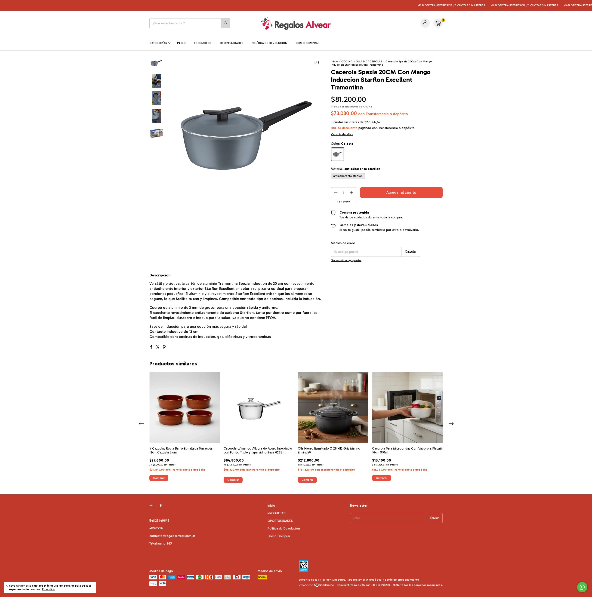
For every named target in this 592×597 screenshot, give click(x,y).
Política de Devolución (269, 43)
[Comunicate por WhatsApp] (582, 587)
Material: (355, 169)
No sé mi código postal (346, 260)
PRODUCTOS (202, 43)
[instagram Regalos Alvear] (151, 506)
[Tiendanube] (317, 586)
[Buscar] (225, 23)
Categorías (158, 43)
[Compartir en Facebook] (151, 347)
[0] (438, 23)
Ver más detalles (342, 134)
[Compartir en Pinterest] (164, 347)
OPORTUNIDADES (231, 43)
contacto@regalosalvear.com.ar (172, 536)
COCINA (346, 61)
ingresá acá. (374, 579)
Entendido (48, 589)
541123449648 (159, 521)
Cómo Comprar (308, 43)
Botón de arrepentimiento (402, 579)
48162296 (156, 528)
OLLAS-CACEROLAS (369, 61)
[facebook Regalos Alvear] (160, 506)
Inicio (181, 43)
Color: (342, 144)
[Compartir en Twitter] (158, 347)
